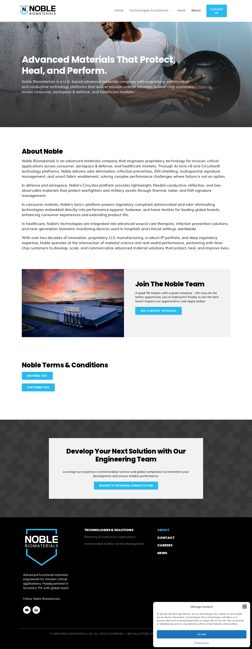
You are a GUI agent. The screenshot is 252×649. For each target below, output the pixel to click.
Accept (201, 634)
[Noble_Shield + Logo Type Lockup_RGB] (37, 5)
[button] (244, 606)
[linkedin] (36, 610)
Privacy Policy (201, 642)
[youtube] (27, 610)
